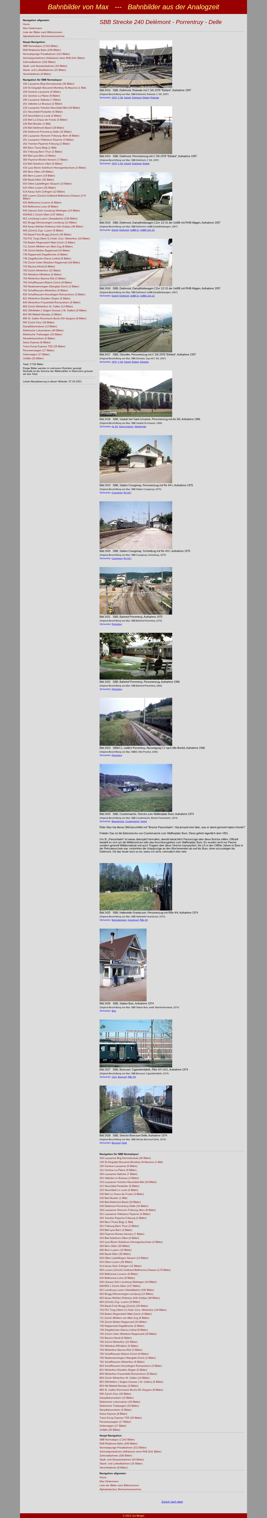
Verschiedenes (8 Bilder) (37, 73)
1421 (114, 1077)
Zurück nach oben (172, 1501)
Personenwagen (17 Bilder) (38, 350)
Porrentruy (117, 624)
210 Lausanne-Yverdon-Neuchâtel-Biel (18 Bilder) (51, 107)
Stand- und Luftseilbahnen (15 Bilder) (44, 69)
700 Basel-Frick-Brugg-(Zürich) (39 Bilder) (47, 234)
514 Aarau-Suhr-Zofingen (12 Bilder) (44, 191)
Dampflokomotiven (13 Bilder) (40, 326)
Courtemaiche (132, 821)
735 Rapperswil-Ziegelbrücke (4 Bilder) (45, 254)
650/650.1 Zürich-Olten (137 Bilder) (43, 214)
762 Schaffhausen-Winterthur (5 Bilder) (45, 290)
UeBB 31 (134, 230)
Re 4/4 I (127, 492)
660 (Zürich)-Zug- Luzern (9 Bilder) (43, 230)
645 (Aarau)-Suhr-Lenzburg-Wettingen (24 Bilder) (51, 210)
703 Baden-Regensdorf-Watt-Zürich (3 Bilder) (49, 242)
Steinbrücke (140, 426)
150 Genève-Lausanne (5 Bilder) (42, 91)
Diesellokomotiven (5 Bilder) (39, 338)
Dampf (127, 97)
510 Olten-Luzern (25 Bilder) (39, 187)
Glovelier (144, 362)
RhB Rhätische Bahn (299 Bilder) (42, 49)
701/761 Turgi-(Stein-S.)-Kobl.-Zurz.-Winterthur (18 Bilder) (56, 238)
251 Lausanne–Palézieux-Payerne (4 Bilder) (48, 139)
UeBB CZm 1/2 (147, 230)
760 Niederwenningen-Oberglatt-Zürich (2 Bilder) (51, 286)
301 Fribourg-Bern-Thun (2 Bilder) (42, 151)
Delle (124, 1143)
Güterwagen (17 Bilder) (36, 354)
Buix (114, 1011)
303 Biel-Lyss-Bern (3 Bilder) (39, 155)
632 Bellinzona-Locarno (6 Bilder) (42, 202)
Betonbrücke (118, 821)
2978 (114, 97)
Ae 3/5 (115, 426)
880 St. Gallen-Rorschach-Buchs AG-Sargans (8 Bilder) (54, 318)
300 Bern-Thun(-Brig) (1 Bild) (39, 147)
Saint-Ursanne (126, 426)
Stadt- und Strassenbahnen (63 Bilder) (45, 65)
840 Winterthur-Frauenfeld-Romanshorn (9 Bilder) (51, 302)
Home (26, 24)
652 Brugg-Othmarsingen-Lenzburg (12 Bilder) (50, 222)
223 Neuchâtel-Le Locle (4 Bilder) (42, 115)
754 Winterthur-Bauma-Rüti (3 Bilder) (44, 278)
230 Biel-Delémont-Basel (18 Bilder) (43, 127)
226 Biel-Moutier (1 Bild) (37, 123)
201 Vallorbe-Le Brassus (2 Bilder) (42, 103)
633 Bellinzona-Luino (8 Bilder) (40, 206)
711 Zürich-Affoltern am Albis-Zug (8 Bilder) (48, 246)
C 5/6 (120, 97)
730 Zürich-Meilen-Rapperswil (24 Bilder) (46, 250)
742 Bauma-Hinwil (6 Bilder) (39, 266)
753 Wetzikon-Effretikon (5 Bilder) (42, 274)
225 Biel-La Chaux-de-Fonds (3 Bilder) (45, 119)
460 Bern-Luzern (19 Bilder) (39, 175)
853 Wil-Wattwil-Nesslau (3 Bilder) (42, 314)
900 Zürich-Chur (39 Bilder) (38, 322)
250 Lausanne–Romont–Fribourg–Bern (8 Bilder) (51, 135)
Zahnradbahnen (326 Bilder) (39, 61)
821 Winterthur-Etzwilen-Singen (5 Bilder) (46, 298)
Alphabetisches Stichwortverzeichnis (43, 36)
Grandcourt (133, 920)
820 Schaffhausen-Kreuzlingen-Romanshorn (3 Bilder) (54, 294)
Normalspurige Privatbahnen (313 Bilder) (46, 53)
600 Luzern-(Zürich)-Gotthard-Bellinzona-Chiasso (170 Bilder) (135, 1269)
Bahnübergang (119, 920)
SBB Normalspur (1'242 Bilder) (40, 45)
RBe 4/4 (144, 920)
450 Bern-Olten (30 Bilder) (38, 171)
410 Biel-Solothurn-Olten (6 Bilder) (42, 163)
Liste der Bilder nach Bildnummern (42, 32)
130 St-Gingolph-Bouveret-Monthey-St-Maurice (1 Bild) (54, 87)
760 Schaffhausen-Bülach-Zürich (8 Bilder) (47, 282)
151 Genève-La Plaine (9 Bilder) (41, 95)
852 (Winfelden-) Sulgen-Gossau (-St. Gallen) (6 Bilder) (55, 310)
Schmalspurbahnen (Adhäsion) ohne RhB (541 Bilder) (54, 57)
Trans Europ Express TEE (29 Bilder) (44, 346)
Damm (143, 821)
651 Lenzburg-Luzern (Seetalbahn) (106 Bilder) (50, 218)
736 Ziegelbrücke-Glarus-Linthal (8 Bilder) (47, 258)
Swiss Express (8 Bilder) (37, 342)
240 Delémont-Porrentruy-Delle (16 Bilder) (47, 131)
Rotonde (155, 97)
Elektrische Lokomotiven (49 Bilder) (43, 330)
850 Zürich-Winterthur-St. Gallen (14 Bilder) (48, 306)
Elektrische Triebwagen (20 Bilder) (42, 334)
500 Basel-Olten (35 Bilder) (38, 179)
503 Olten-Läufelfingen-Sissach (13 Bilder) (47, 183)
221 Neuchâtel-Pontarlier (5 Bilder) (43, 111)
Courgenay (117, 492)
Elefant (146, 97)
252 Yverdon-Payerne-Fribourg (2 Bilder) (46, 143)
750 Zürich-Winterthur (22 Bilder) (42, 270)
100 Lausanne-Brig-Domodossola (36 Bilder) (48, 83)
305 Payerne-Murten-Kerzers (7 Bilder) (45, 159)
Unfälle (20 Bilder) (33, 358)
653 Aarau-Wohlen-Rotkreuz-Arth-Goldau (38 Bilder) (53, 226)
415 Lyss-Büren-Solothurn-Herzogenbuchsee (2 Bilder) (54, 167)
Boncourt (122, 1077)
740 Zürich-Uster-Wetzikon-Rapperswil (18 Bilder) (51, 262)
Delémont (136, 97)
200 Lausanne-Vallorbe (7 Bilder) (42, 99)
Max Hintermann (32, 28)
